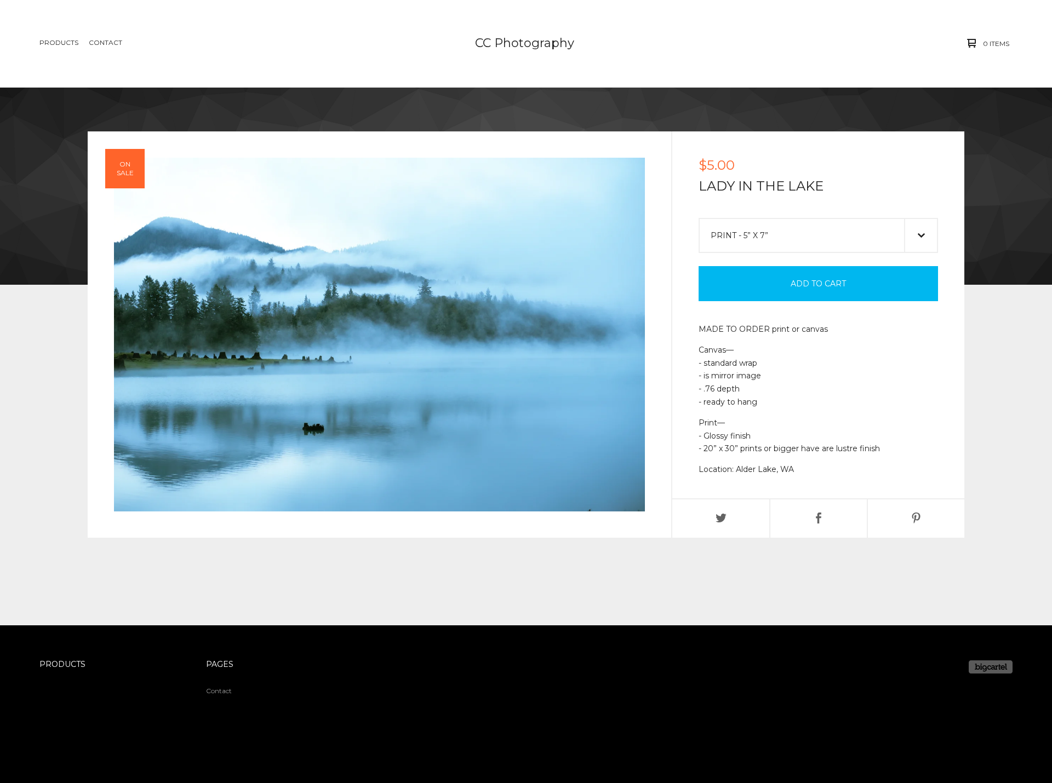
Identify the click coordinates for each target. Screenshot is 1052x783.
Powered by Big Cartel (991, 666)
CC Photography (524, 43)
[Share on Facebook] (818, 518)
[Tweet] (721, 518)
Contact (105, 42)
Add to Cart (818, 284)
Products (58, 42)
